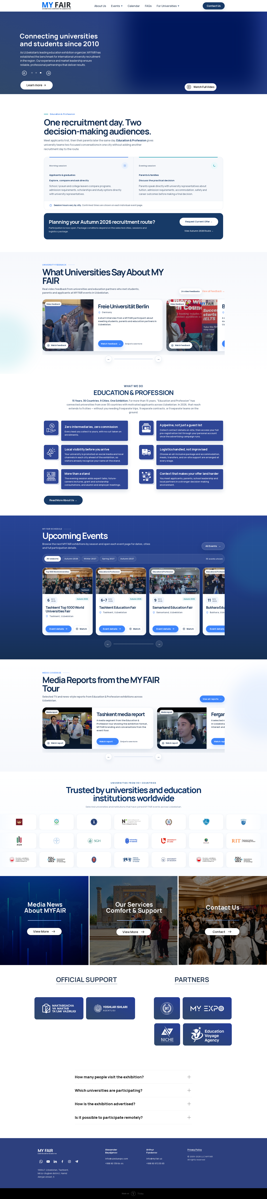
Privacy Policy (194, 1149)
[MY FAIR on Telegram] (76, 1161)
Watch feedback (58, 345)
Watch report (57, 743)
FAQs (148, 6)
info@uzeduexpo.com (116, 1158)
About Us (100, 6)
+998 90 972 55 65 (155, 1163)
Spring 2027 (108, 558)
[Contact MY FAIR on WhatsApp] (41, 1161)
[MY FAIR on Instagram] (69, 1161)
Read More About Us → (63, 500)
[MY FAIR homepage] (56, 6)
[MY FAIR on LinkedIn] (55, 1161)
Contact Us (214, 6)
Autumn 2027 (127, 558)
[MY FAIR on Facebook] (62, 1161)
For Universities (167, 6)
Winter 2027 (90, 558)
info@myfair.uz (154, 1158)
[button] (200, 87)
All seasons (53, 558)
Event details (56, 628)
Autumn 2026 (71, 558)
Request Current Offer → (198, 221)
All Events (213, 546)
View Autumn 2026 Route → (198, 230)
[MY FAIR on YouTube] (48, 1161)
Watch (83, 628)
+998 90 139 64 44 (114, 1163)
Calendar (134, 6)
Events (115, 6)
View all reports (212, 699)
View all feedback (213, 291)
